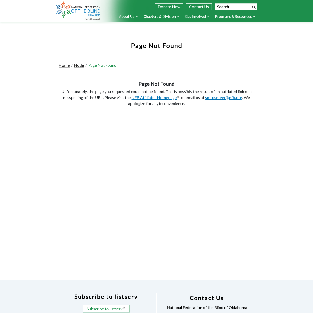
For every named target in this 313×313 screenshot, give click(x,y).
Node (79, 65)
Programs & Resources (233, 16)
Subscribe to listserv (104, 308)
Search (254, 7)
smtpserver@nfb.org (223, 97)
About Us (126, 16)
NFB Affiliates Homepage (154, 97)
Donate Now (169, 6)
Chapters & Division (159, 16)
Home (64, 65)
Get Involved (195, 16)
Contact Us (199, 6)
